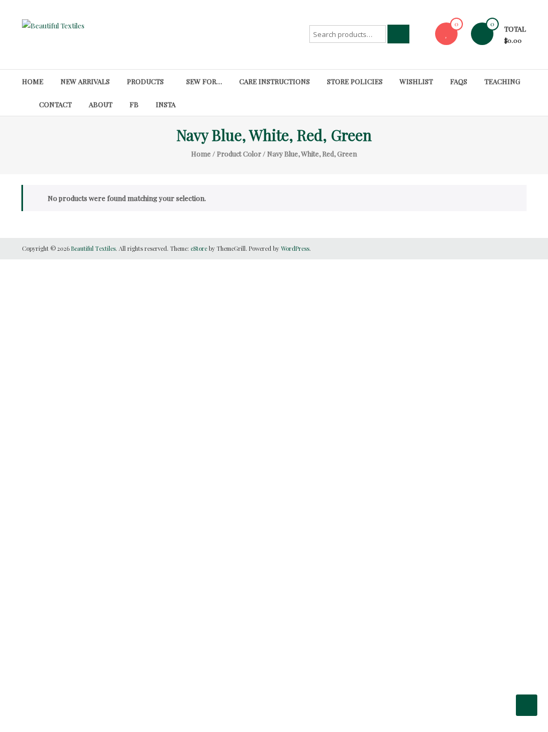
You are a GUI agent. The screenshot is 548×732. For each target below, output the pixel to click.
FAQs (458, 81)
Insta (166, 104)
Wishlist (416, 81)
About (100, 104)
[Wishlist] (446, 33)
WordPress (295, 248)
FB (134, 104)
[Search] (398, 34)
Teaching (502, 81)
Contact (55, 104)
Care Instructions (274, 81)
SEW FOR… (204, 81)
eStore (199, 248)
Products (145, 81)
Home (32, 81)
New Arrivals (85, 81)
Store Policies (355, 81)
